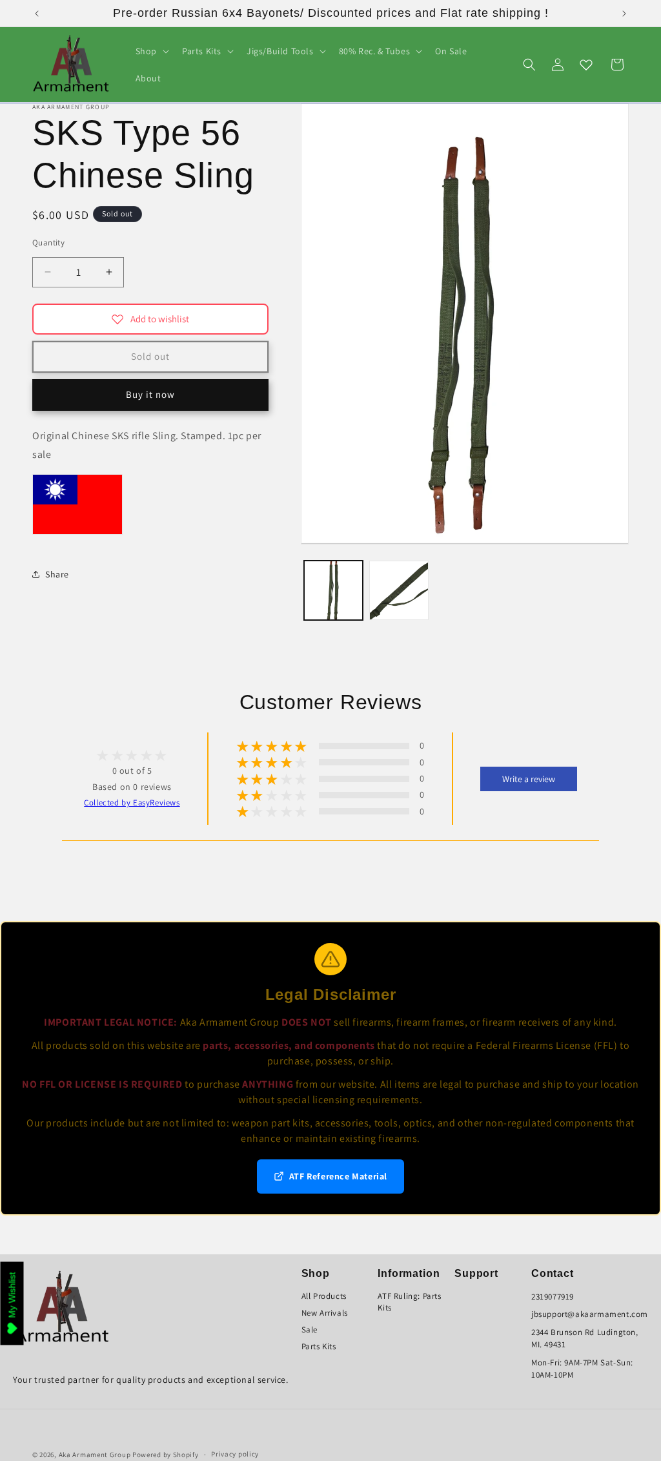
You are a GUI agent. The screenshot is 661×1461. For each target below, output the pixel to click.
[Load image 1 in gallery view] (333, 590)
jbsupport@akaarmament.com (589, 1314)
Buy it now (150, 394)
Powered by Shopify (165, 1454)
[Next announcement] (624, 13)
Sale (309, 1329)
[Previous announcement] (37, 13)
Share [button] (57, 574)
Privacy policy (235, 1453)
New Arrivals (324, 1312)
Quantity (48, 242)
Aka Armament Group (95, 1454)
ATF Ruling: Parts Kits (409, 1301)
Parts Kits (318, 1346)
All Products (324, 1295)
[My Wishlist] (586, 64)
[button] (151, 51)
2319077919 (552, 1296)
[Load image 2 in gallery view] (399, 590)
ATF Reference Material (338, 1176)
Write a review (528, 779)
